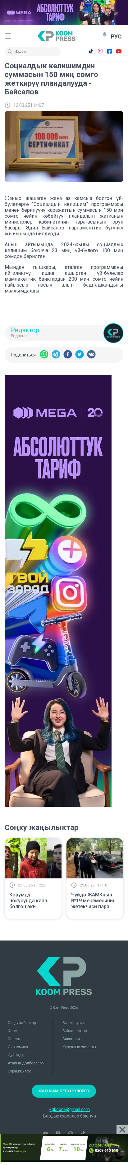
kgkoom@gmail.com (69, 1109)
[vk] (91, 355)
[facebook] (67, 355)
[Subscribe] (104, 34)
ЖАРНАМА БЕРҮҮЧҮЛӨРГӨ (64, 1091)
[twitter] (79, 355)
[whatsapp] (44, 355)
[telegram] (56, 355)
